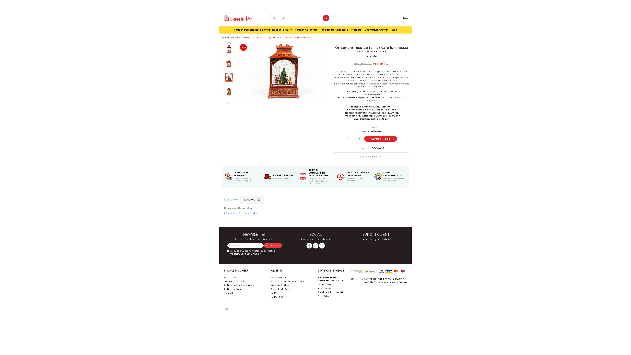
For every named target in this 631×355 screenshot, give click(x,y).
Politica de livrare (233, 289)
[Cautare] (326, 18)
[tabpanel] (283, 71)
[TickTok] (315, 245)
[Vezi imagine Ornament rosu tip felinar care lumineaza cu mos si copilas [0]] (229, 49)
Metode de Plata (280, 277)
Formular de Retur (281, 289)
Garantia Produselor (281, 285)
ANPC (274, 293)
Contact (228, 293)
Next (229, 102)
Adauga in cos (380, 139)
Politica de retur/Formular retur (287, 281)
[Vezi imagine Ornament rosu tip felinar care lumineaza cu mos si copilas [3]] (229, 91)
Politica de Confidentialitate (239, 285)
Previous (229, 43)
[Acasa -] (238, 18)
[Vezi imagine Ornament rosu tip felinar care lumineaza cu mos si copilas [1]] (229, 63)
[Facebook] (309, 245)
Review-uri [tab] (252, 199)
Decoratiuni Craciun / (240, 37)
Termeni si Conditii (234, 281)
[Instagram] (322, 245)
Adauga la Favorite (370, 156)
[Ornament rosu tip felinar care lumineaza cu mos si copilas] (283, 71)
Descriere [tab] (231, 199)
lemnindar (371, 56)
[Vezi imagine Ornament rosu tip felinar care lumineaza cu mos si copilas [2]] (229, 77)
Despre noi (230, 277)
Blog (394, 29)
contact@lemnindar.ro (378, 239)
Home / (225, 37)
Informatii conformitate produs (240, 213)
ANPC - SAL (277, 297)
